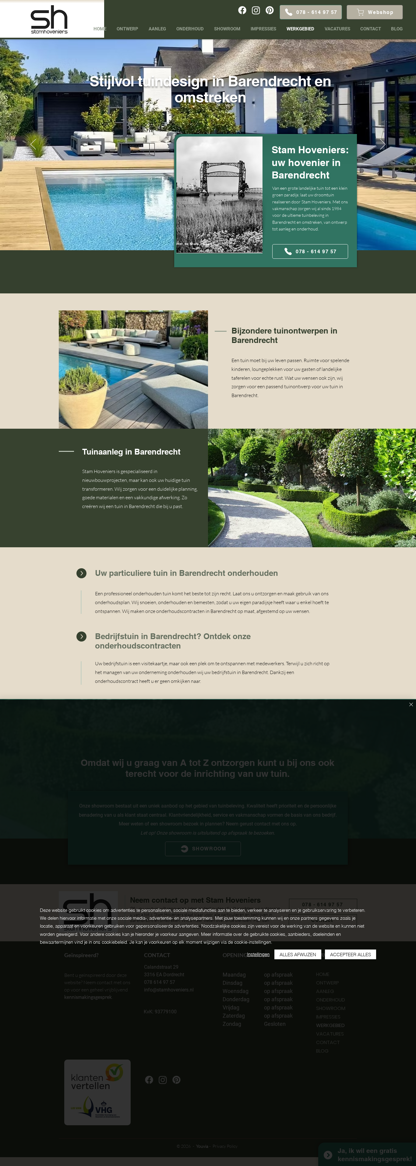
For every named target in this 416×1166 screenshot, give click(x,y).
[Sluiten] (411, 705)
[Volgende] (383, 145)
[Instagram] (256, 10)
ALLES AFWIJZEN (298, 954)
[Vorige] (33, 145)
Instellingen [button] (258, 954)
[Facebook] (242, 10)
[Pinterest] (269, 10)
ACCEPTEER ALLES (350, 954)
